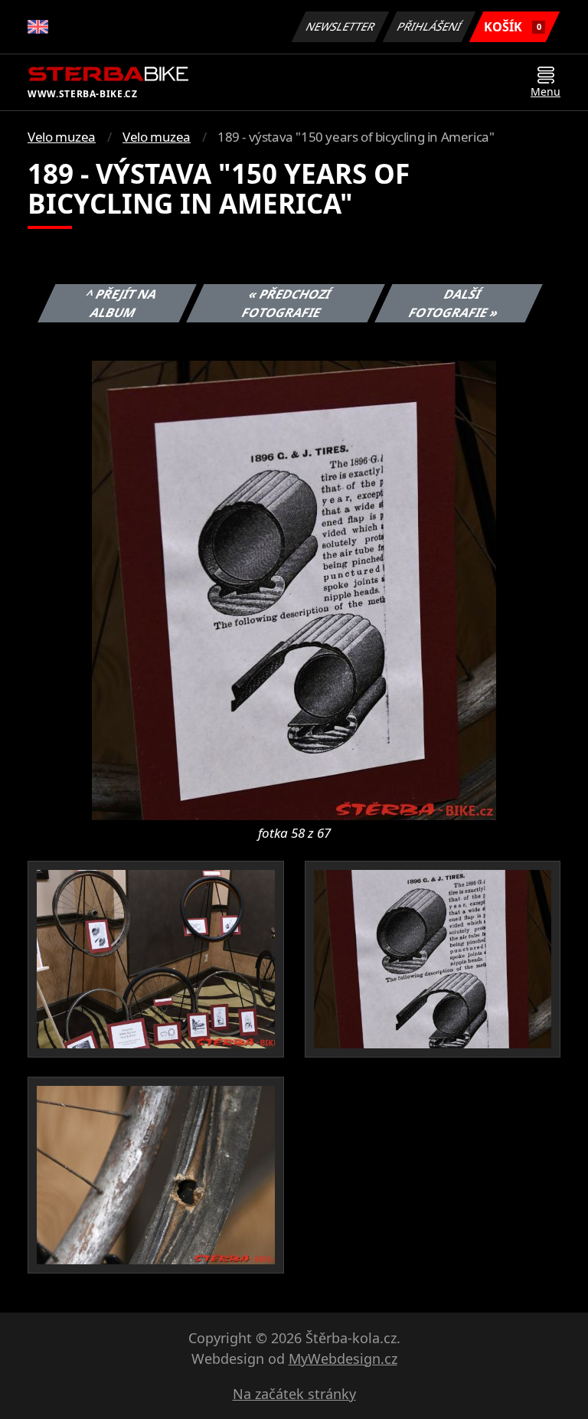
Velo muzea (62, 136)
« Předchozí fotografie (286, 303)
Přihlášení (429, 26)
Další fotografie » (454, 303)
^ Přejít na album (122, 303)
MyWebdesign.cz (343, 1358)
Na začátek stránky (294, 1394)
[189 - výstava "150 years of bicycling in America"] (294, 588)
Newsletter (340, 26)
